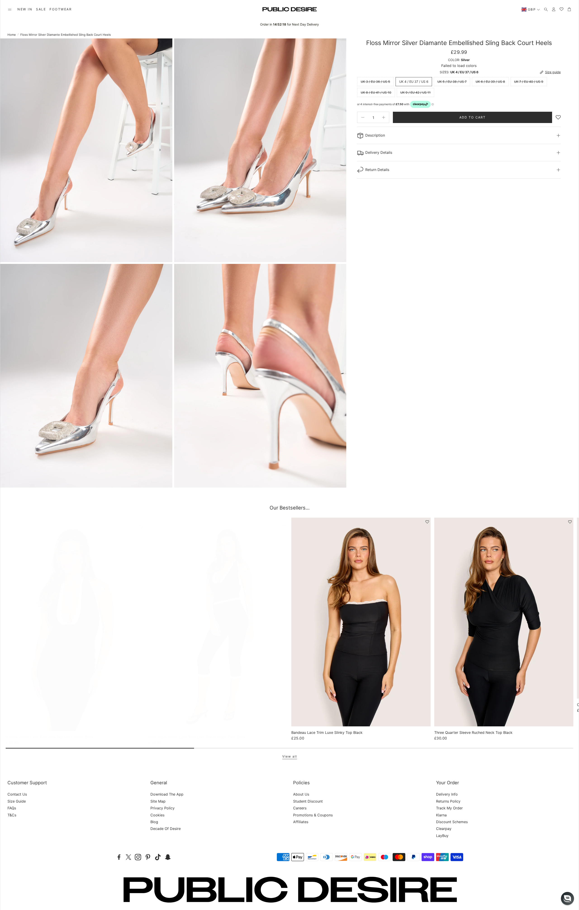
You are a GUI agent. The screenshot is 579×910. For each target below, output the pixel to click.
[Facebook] (119, 857)
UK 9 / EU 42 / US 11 (415, 92)
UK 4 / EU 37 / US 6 (413, 81)
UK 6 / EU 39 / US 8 (490, 81)
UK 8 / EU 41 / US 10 (376, 92)
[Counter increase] (384, 117)
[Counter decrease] (363, 117)
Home (11, 34)
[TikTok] (158, 857)
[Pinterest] (148, 857)
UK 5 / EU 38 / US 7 (452, 81)
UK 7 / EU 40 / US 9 (528, 81)
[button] (9, 9)
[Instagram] (138, 857)
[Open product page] (75, 626)
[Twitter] (128, 857)
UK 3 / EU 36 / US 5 (375, 81)
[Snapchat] (168, 857)
